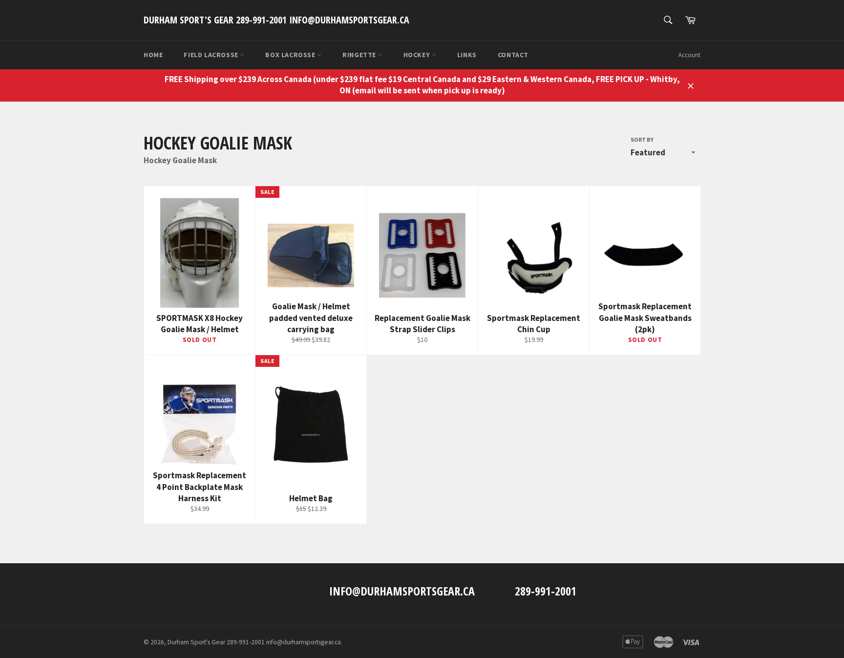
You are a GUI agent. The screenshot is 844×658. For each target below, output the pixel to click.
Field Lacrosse (212, 54)
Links (467, 54)
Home (153, 54)
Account (689, 55)
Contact (513, 54)
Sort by (642, 139)
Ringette (360, 54)
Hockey (417, 54)
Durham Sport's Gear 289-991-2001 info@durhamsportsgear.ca (276, 19)
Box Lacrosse (291, 54)
